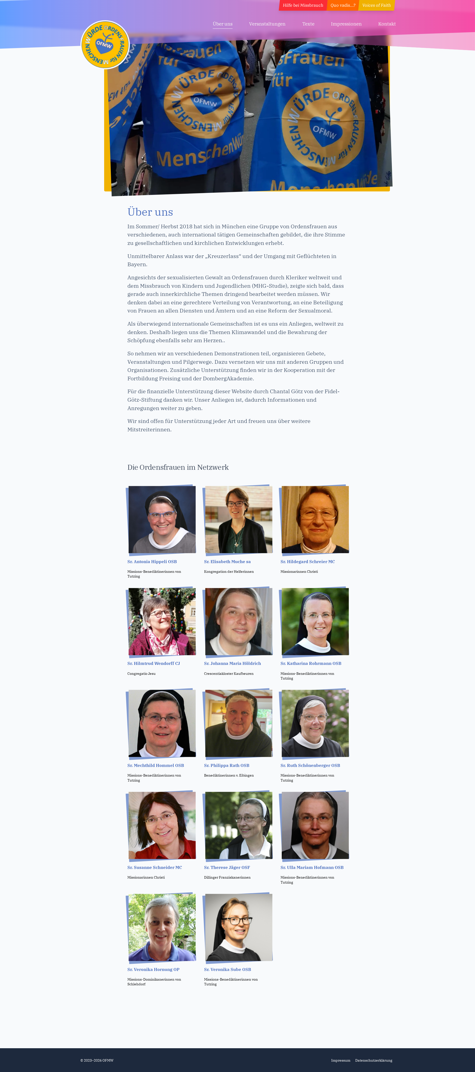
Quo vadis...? (343, 5)
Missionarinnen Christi (299, 571)
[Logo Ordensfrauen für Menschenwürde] (105, 44)
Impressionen (346, 24)
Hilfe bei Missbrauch (303, 5)
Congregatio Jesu (141, 673)
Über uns (223, 24)
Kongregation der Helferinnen (229, 571)
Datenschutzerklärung (373, 1060)
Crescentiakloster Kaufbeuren (229, 673)
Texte (308, 24)
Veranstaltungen (267, 24)
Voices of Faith (376, 5)
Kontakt (387, 24)
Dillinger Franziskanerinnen (227, 877)
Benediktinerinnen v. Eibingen (229, 775)
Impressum (340, 1060)
